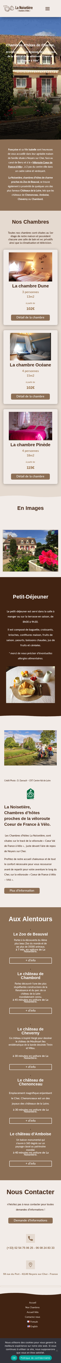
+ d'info (31, 960)
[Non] (56, 1350)
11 (37, 568)
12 (40, 568)
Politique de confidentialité (35, 1358)
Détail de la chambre (30, 317)
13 (43, 568)
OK (14, 1358)
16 (52, 568)
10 (34, 568)
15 (49, 568)
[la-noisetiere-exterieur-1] (30, 570)
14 (46, 568)
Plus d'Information (22, 890)
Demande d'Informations (30, 1220)
